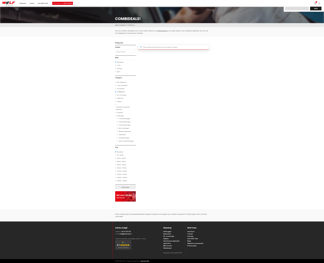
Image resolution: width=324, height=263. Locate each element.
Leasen (32, 3)
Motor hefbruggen (124, 128)
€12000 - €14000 (122, 174)
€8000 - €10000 (122, 168)
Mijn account (167, 246)
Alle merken (120, 62)
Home (117, 25)
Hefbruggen (120, 116)
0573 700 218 (68, 3)
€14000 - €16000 (122, 177)
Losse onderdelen (122, 85)
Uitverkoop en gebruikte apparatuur (123, 108)
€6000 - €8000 (121, 164)
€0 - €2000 (120, 155)
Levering (190, 236)
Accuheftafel (120, 88)
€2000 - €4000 (121, 158)
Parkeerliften (122, 134)
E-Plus (119, 65)
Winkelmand (167, 248)
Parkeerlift (120, 112)
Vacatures (190, 231)
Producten (22, 3)
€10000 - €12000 (122, 171)
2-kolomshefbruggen (125, 122)
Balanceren (120, 98)
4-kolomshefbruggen (125, 125)
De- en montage (121, 95)
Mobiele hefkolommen (125, 131)
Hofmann (119, 68)
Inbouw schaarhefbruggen (126, 141)
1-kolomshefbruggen (124, 118)
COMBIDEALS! (121, 92)
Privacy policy (192, 246)
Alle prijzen (120, 152)
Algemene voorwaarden (195, 243)
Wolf (118, 71)
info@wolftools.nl (162, 31)
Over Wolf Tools (43, 3)
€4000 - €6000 (121, 161)
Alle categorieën (121, 82)
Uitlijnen (119, 101)
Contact (190, 234)
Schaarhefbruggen (124, 138)
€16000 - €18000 (122, 180)
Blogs (189, 241)
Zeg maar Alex (145, 261)
